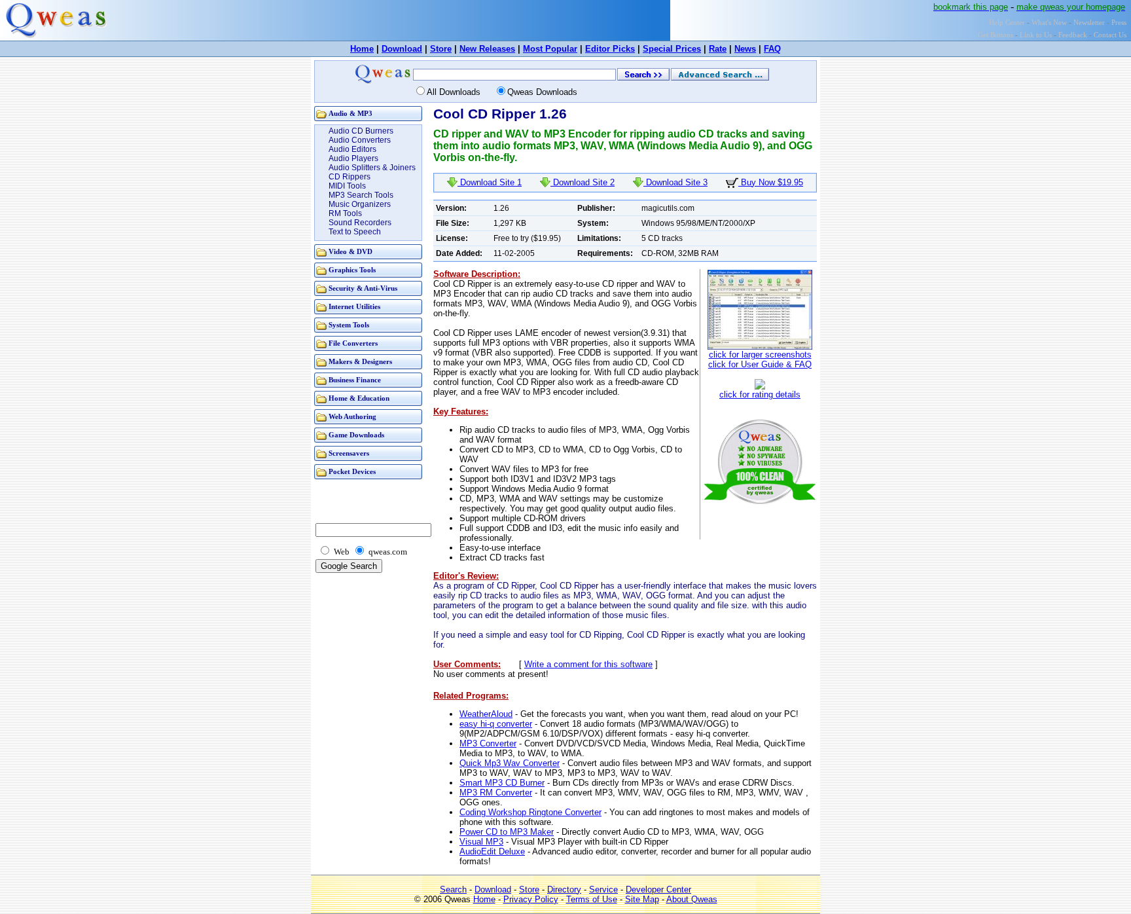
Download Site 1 (490, 182)
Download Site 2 (582, 182)
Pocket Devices (352, 471)
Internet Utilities (354, 306)
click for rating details (759, 394)
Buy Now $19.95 (770, 182)
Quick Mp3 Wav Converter (509, 763)
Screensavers (349, 453)
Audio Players (353, 158)
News (745, 49)
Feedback (1072, 35)
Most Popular (550, 49)
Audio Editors (352, 149)
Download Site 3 (675, 182)
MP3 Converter (487, 743)
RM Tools (345, 213)
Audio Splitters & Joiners (372, 167)
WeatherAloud (485, 714)
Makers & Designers (360, 361)
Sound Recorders (360, 222)
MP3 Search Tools (361, 195)
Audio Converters (360, 140)
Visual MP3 (481, 842)
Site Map (642, 899)
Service (603, 889)
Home (362, 49)
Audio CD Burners (361, 131)
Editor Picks (610, 49)
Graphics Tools (352, 270)
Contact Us (1110, 35)
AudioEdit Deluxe (492, 851)
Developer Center (658, 889)
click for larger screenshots (760, 354)
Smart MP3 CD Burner (502, 783)
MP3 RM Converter (495, 792)
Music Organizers (360, 204)
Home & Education (359, 398)
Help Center (1007, 22)
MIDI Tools (347, 186)
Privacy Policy (530, 899)
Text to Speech (355, 231)
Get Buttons (995, 35)
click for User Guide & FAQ (760, 364)
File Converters (353, 343)
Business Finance (355, 380)
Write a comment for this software (588, 664)
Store (441, 49)
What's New (1049, 22)
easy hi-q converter (495, 724)
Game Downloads (356, 435)
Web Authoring (352, 416)
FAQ (772, 49)
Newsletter (1089, 22)
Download (402, 49)
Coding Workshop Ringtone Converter (530, 812)
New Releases (487, 49)
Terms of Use (591, 899)
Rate (718, 49)
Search (453, 889)
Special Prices (672, 49)
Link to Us (1036, 35)
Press (1118, 22)
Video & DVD (350, 251)
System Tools (349, 325)
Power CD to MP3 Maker (506, 832)
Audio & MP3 (350, 113)
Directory (564, 889)
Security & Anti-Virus (363, 288)
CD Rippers (349, 176)
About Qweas (691, 899)
